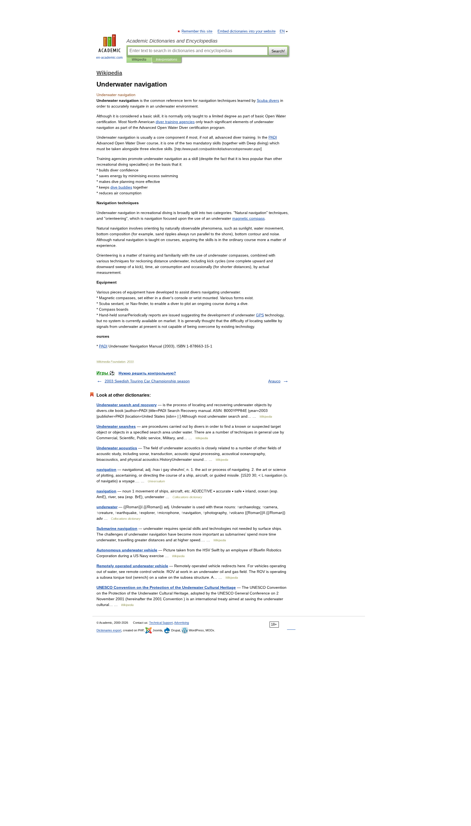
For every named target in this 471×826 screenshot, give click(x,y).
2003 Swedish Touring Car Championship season (147, 381)
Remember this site (197, 31)
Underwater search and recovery (126, 405)
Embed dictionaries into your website (247, 31)
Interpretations (166, 59)
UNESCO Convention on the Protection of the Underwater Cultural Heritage (166, 587)
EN (282, 31)
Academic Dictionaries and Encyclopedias (172, 41)
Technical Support (161, 622)
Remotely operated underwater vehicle (132, 566)
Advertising (181, 622)
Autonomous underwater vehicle (126, 550)
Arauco (274, 381)
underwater (106, 507)
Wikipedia (139, 59)
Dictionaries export (108, 630)
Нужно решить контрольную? (147, 373)
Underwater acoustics (116, 448)
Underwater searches (116, 426)
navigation (106, 469)
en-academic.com (109, 58)
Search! (278, 51)
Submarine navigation (116, 528)
